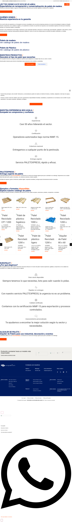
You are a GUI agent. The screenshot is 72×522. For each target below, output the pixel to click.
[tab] (30, 64)
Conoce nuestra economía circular (8, 355)
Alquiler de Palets (52, 3)
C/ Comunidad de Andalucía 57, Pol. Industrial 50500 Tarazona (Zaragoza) (63, 390)
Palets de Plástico (42, 3)
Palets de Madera (33, 3)
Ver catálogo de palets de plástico (14, 50)
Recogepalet (59, 3)
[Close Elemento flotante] (2, 412)
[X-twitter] (60, 372)
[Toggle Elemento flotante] (2, 520)
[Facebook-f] (57, 372)
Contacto (61, 5)
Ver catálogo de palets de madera (14, 42)
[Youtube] (63, 372)
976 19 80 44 (28, 370)
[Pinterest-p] (66, 372)
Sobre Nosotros (55, 5)
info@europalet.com (48, 370)
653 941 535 (37, 370)
